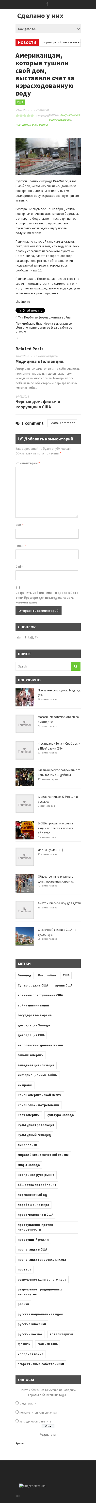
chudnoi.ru (23, 302)
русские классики (32, 1324)
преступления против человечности (35, 1227)
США (20, 102)
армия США (63, 985)
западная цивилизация (36, 1065)
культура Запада (60, 1115)
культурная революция (36, 1125)
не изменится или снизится (38, 1412)
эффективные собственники (41, 1364)
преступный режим (33, 1239)
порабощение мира (33, 1205)
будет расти (27, 1403)
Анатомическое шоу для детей (59, 903)
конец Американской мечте (40, 1095)
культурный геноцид (34, 1135)
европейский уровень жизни (40, 1045)
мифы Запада (29, 1165)
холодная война (31, 1354)
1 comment (41, 110)
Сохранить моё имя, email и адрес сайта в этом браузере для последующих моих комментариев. (47, 597)
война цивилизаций (33, 1005)
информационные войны (38, 1075)
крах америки (29, 1115)
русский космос (30, 1334)
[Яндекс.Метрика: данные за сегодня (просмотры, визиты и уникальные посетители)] (32, 1486)
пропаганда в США (32, 1249)
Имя (20, 525)
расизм (23, 1304)
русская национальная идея (40, 1314)
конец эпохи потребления (39, 1105)
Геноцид (24, 975)
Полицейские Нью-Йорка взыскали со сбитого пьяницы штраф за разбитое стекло (44, 327)
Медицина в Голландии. (40, 361)
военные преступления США (40, 995)
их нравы (25, 1085)
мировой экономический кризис (43, 1155)
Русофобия (47, 975)
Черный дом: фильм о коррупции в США (38, 404)
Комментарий (28, 463)
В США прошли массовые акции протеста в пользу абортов (55, 828)
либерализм (27, 1145)
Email (21, 546)
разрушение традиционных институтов (40, 1291)
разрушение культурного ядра (42, 1279)
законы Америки (31, 1055)
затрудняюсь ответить (35, 1421)
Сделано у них (40, 15)
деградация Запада (34, 1025)
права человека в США (35, 1215)
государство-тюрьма (35, 1015)
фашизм (24, 1344)
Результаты (48, 1435)
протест (24, 1269)
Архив (20, 1443)
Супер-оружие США (33, 985)
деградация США (31, 1035)
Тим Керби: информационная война (44, 317)
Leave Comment (62, 423)
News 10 (36, 270)
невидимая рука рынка (32, 124)
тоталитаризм (61, 1334)
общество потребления (37, 1185)
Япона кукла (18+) (50, 850)
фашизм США (47, 1344)
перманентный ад (32, 1195)
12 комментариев (46, 356)
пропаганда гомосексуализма (42, 1259)
